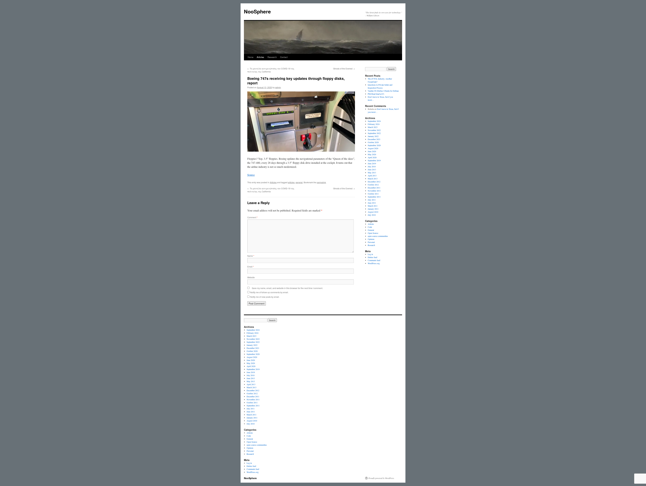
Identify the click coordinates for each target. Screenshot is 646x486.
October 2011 (373, 193)
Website (251, 277)
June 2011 (372, 202)
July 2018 (372, 166)
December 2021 (374, 139)
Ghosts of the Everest (344, 68)
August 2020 (373, 148)
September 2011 (374, 196)
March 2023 (373, 127)
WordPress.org (374, 263)
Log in (370, 254)
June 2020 (372, 151)
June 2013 (372, 169)
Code (370, 227)
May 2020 (372, 154)
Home (250, 57)
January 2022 (373, 136)
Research (272, 57)
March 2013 (373, 178)
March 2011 (373, 205)
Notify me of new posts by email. (264, 296)
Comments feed (374, 260)
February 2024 (374, 124)
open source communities (378, 236)
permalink (321, 182)
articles (291, 182)
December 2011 (374, 187)
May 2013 (372, 172)
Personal (371, 242)
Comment (252, 217)
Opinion (371, 239)
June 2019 (372, 163)
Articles (260, 57)
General (371, 230)
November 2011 (374, 190)
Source (251, 175)
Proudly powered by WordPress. (381, 478)
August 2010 (373, 211)
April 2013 (372, 175)
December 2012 (374, 181)
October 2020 (373, 142)
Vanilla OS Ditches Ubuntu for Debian (383, 90)
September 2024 (374, 121)
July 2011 (372, 199)
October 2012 (373, 184)
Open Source (373, 233)
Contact (284, 57)
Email (250, 266)
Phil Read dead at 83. (376, 93)
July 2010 (372, 214)
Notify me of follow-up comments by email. (269, 292)
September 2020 (374, 145)
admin (278, 87)
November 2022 (374, 130)
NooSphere (257, 11)
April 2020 (372, 157)
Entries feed (372, 257)
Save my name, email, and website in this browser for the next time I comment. (287, 288)
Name (250, 255)
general (299, 182)
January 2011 (373, 208)
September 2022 (374, 133)
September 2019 (374, 160)
